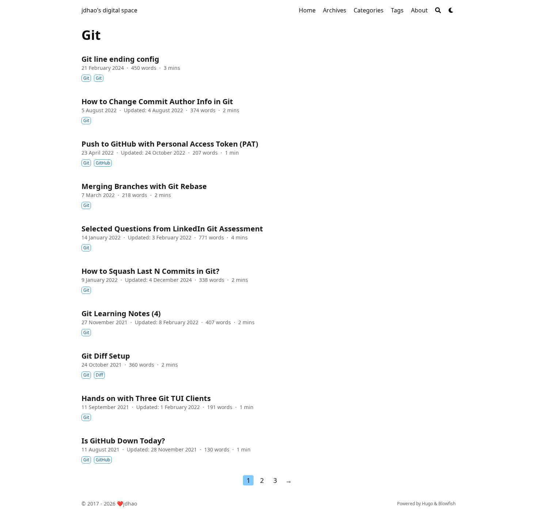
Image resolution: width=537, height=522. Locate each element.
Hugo (427, 503)
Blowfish (447, 503)
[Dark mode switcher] (451, 10)
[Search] (438, 10)
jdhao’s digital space (109, 10)
